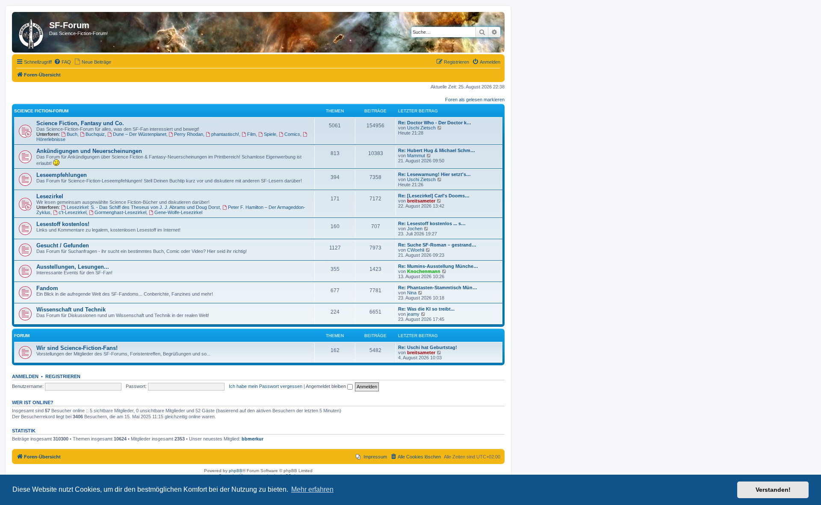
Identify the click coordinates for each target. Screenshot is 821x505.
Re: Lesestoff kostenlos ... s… (432, 223)
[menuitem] (62, 62)
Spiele (270, 134)
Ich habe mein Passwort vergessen (265, 386)
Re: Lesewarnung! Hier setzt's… (434, 174)
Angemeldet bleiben (326, 386)
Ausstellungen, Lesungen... (72, 267)
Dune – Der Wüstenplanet (139, 134)
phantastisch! (225, 134)
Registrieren (62, 376)
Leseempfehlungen (61, 175)
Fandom (47, 288)
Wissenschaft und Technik (71, 309)
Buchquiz (95, 134)
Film (251, 134)
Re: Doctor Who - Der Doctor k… (434, 122)
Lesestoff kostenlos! (62, 224)
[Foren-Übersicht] (31, 32)
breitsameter (421, 200)
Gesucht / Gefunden (62, 245)
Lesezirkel (49, 196)
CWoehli (415, 249)
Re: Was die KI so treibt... (426, 308)
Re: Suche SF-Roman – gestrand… (437, 244)
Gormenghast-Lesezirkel (120, 212)
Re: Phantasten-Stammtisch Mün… (437, 287)
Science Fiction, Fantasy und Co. (80, 123)
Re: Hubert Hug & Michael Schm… (436, 150)
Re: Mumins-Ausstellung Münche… (438, 266)
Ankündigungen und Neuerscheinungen (89, 151)
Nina (411, 292)
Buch (72, 134)
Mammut (416, 155)
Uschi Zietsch (421, 127)
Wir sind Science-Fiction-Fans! (77, 348)
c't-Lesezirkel (72, 212)
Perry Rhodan (188, 134)
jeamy (413, 314)
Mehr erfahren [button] (312, 489)
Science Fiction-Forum (41, 111)
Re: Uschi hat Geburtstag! (427, 347)
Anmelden (25, 376)
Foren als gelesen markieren (475, 99)
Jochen (414, 228)
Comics (292, 134)
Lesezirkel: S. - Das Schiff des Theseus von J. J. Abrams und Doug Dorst (143, 207)
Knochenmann (423, 271)
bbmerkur (252, 438)
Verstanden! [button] (773, 489)
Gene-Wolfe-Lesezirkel (178, 212)
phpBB (235, 470)
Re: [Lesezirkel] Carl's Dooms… (434, 195)
